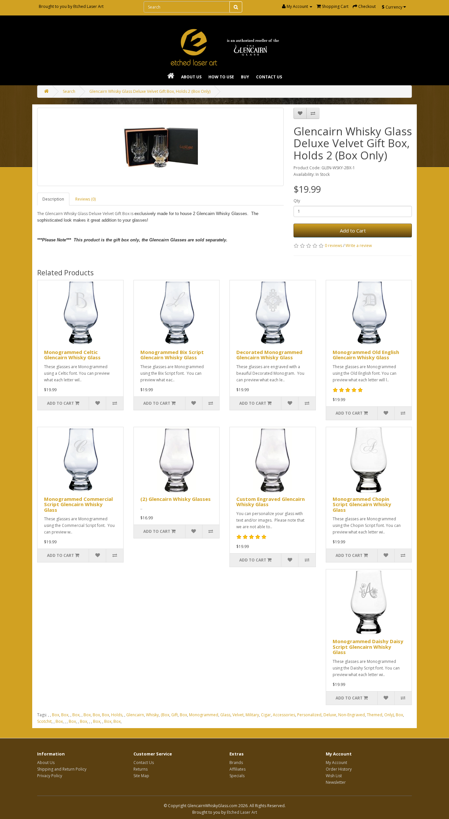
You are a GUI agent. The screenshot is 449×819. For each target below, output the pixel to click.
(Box (165, 715)
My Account (336, 762)
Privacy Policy (49, 775)
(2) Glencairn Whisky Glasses (175, 499)
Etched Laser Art (88, 6)
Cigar (266, 715)
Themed (374, 715)
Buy (245, 77)
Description (53, 199)
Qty (297, 201)
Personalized (309, 715)
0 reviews (333, 245)
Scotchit (44, 721)
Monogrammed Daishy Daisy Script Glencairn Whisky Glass (368, 646)
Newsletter (336, 782)
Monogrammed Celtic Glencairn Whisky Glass (72, 355)
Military (252, 715)
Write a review (358, 245)
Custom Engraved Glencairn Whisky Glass (270, 502)
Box (55, 715)
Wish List (334, 775)
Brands (236, 762)
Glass (225, 715)
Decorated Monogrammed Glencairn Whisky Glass (269, 355)
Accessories (284, 715)
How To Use (221, 77)
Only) (389, 715)
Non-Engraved (351, 715)
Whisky (152, 715)
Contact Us (269, 77)
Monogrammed (203, 715)
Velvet (238, 715)
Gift (174, 715)
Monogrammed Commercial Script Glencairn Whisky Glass (78, 504)
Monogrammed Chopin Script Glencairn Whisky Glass (362, 504)
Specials (237, 775)
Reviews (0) (85, 199)
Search (69, 91)
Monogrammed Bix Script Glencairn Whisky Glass (172, 355)
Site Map (141, 775)
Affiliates (237, 769)
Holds (116, 715)
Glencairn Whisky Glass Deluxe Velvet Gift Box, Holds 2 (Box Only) (149, 91)
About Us (191, 77)
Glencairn (135, 715)
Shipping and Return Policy (61, 769)
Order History (339, 769)
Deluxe (329, 715)
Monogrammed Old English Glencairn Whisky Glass (366, 355)
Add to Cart (353, 230)
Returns (140, 769)
